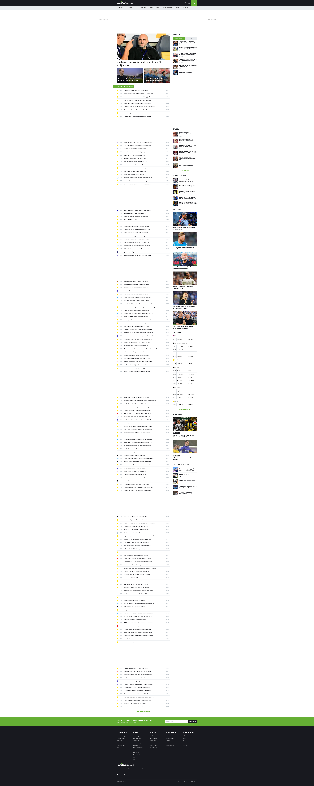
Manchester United (138, 747)
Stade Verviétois (191, 394)
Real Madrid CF (180, 339)
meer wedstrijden (184, 409)
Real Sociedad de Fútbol (191, 339)
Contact (168, 743)
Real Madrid (136, 752)
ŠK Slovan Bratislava (191, 353)
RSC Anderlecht (137, 738)
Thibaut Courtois (154, 750)
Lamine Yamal (153, 740)
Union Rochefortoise (191, 374)
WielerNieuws (194, 781)
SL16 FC (190, 383)
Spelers (158, 7)
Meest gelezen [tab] (178, 38)
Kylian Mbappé (153, 747)
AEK (182, 346)
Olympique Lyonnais (180, 356)
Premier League (121, 738)
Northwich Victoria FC (191, 404)
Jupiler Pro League (121, 736)
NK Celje (181, 353)
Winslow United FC (191, 363)
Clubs (151, 7)
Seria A (118, 747)
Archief (184, 736)
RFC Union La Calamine (191, 397)
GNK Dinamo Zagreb (191, 349)
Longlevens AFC (180, 363)
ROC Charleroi (180, 383)
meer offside (185, 170)
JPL (136, 7)
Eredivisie (119, 750)
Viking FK (181, 349)
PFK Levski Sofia (191, 346)
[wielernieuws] (136, 764)
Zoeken (184, 738)
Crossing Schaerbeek (180, 397)
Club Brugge (136, 736)
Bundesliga (119, 740)
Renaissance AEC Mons (180, 377)
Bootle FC (181, 404)
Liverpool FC (136, 745)
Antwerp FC (136, 740)
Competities (143, 7)
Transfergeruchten (168, 7)
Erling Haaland (153, 738)
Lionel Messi (153, 736)
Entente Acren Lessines (180, 394)
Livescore (185, 7)
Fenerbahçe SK (191, 356)
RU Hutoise (191, 391)
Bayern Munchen (137, 754)
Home (167, 736)
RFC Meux (190, 377)
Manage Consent (170, 745)
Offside (130, 7)
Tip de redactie (170, 738)
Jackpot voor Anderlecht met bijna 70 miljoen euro (139, 63)
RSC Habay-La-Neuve (180, 370)
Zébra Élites (191, 380)
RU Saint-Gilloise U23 (180, 374)
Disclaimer (180, 781)
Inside (177, 7)
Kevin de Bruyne (153, 743)
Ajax (134, 759)
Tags (184, 740)
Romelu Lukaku (153, 745)
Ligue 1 (118, 743)
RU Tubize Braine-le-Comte (180, 380)
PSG (134, 757)
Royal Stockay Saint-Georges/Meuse (180, 391)
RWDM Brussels (191, 370)
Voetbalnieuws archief (143, 711)
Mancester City (137, 743)
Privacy (168, 740)
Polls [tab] (191, 38)
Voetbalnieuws (121, 7)
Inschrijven (192, 721)
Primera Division (121, 745)
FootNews (186, 781)
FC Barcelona (136, 750)
